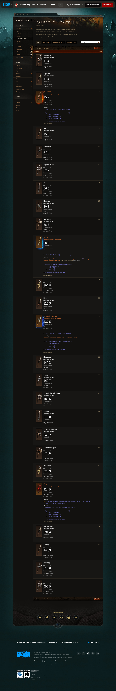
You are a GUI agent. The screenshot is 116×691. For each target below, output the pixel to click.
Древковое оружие (22, 38)
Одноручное (19, 28)
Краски (18, 105)
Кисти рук (18, 76)
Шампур (47, 563)
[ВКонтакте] (76, 617)
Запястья (18, 73)
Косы (18, 54)
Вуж (45, 298)
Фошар (46, 545)
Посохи (19, 41)
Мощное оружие (21, 51)
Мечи (18, 44)
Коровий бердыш (50, 316)
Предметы (23, 20)
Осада (46, 237)
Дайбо (19, 46)
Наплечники (19, 68)
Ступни (18, 84)
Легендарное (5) (71, 42)
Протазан (47, 466)
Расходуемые (19, 100)
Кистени (19, 49)
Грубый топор (49, 165)
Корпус (18, 71)
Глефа (46, 183)
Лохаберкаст (48, 526)
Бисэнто (47, 411)
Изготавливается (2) (58, 42)
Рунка (46, 375)
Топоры (19, 33)
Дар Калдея (48, 92)
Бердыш (47, 73)
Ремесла (18, 102)
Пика (45, 128)
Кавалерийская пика (51, 280)
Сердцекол (48, 484)
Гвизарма (47, 146)
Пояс (17, 78)
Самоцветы (19, 108)
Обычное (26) (46, 42)
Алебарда (47, 219)
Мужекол (47, 55)
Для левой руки (20, 89)
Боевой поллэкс (50, 581)
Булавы (19, 36)
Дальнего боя (19, 57)
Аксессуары (19, 86)
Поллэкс (47, 201)
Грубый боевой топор (52, 393)
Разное (18, 110)
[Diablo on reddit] (69, 617)
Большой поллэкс (50, 429)
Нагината (47, 357)
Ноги (17, 81)
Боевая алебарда (50, 448)
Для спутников (19, 92)
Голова (18, 65)
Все (38, 42)
